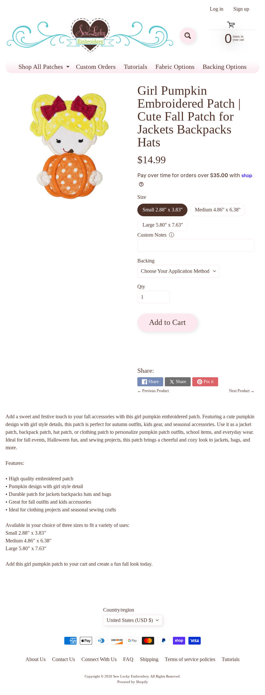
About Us (36, 659)
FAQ (128, 659)
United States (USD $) (130, 620)
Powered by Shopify (132, 682)
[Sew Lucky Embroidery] (90, 35)
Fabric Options (175, 66)
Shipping (149, 659)
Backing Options (225, 66)
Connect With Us (99, 659)
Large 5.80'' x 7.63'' (165, 226)
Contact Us (63, 659)
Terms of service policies (190, 659)
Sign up (241, 9)
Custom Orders (96, 66)
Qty (141, 286)
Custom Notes (151, 235)
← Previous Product (153, 391)
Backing (145, 260)
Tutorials (135, 66)
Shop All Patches (44, 68)
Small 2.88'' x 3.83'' (165, 211)
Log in (216, 9)
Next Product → (241, 391)
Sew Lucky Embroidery (131, 676)
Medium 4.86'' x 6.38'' (220, 211)
